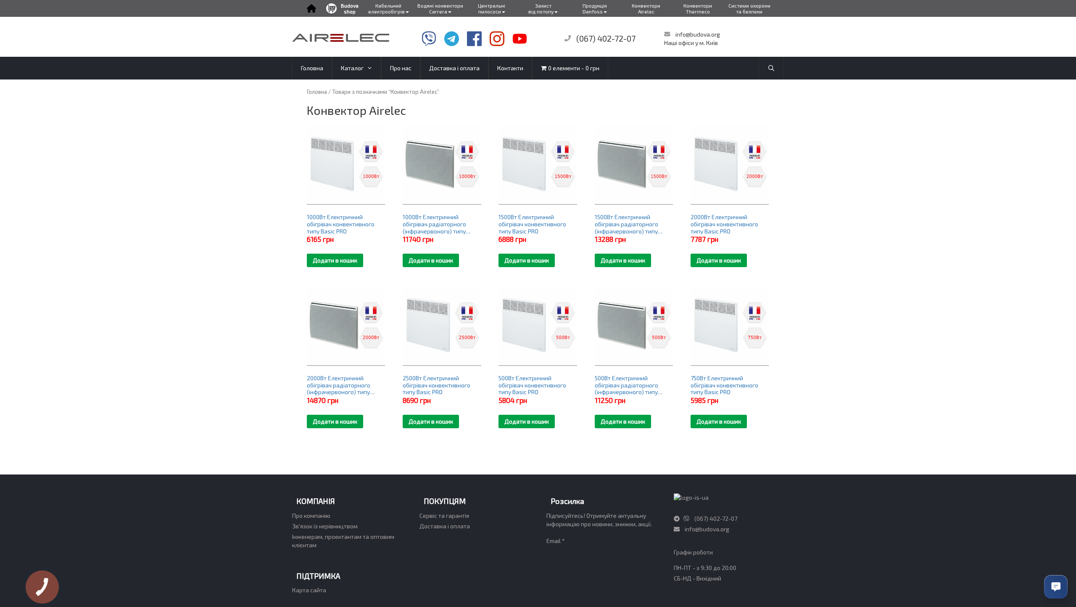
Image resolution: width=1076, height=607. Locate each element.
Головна (312, 68)
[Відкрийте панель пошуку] (771, 68)
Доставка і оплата (454, 68)
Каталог (352, 68)
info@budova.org (697, 34)
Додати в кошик (335, 260)
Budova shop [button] (350, 8)
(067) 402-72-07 (606, 38)
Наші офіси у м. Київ (691, 42)
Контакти (510, 68)
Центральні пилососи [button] (491, 8)
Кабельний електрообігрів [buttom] (386, 8)
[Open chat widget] (1056, 587)
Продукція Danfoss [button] (595, 8)
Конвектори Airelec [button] (646, 8)
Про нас (400, 68)
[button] (311, 8)
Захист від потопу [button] (541, 8)
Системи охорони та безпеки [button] (749, 8)
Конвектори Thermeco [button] (697, 8)
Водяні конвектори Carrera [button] (440, 8)
